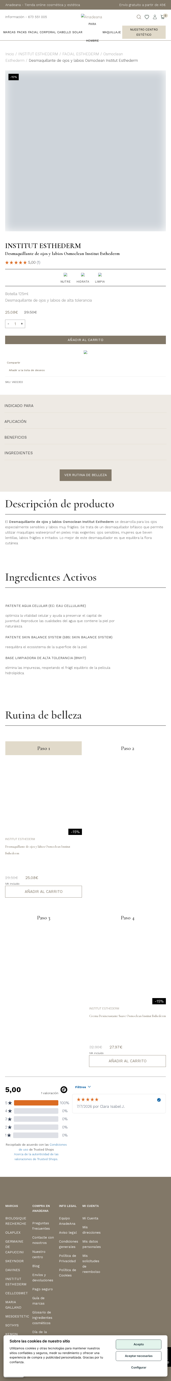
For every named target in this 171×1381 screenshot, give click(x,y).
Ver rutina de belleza (85, 475)
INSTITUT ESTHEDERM (38, 54)
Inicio (9, 54)
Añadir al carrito (86, 340)
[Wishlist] (147, 17)
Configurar (138, 1367)
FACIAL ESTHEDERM (80, 54)
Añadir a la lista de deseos (27, 370)
